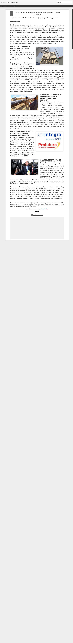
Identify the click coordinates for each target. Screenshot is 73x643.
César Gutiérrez (44, 209)
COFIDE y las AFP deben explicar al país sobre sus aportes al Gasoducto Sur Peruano (37, 13)
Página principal (12, 6)
